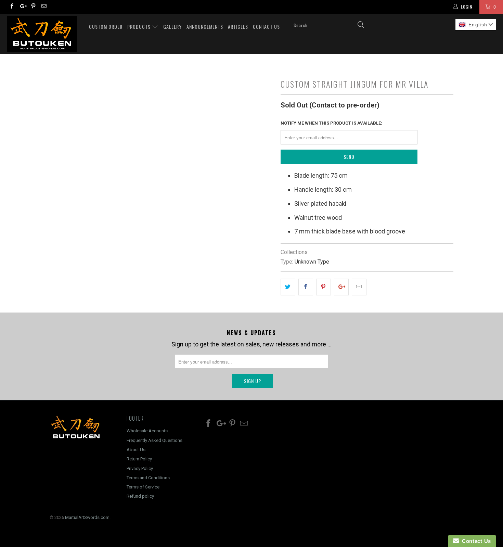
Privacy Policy (140, 468)
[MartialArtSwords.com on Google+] (22, 6)
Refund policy (140, 496)
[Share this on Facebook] (305, 287)
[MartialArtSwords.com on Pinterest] (33, 6)
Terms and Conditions (148, 477)
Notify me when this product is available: (331, 123)
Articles (238, 26)
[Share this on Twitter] (288, 287)
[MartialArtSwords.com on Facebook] (11, 6)
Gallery (172, 26)
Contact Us (266, 26)
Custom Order (105, 26)
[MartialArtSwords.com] (43, 34)
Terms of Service (143, 486)
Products (139, 26)
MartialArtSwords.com (87, 517)
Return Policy (139, 458)
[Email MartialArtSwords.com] (44, 6)
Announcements (204, 26)
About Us (136, 449)
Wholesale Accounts (147, 430)
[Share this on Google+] (341, 287)
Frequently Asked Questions (154, 440)
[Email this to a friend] (359, 287)
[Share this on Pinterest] (323, 287)
